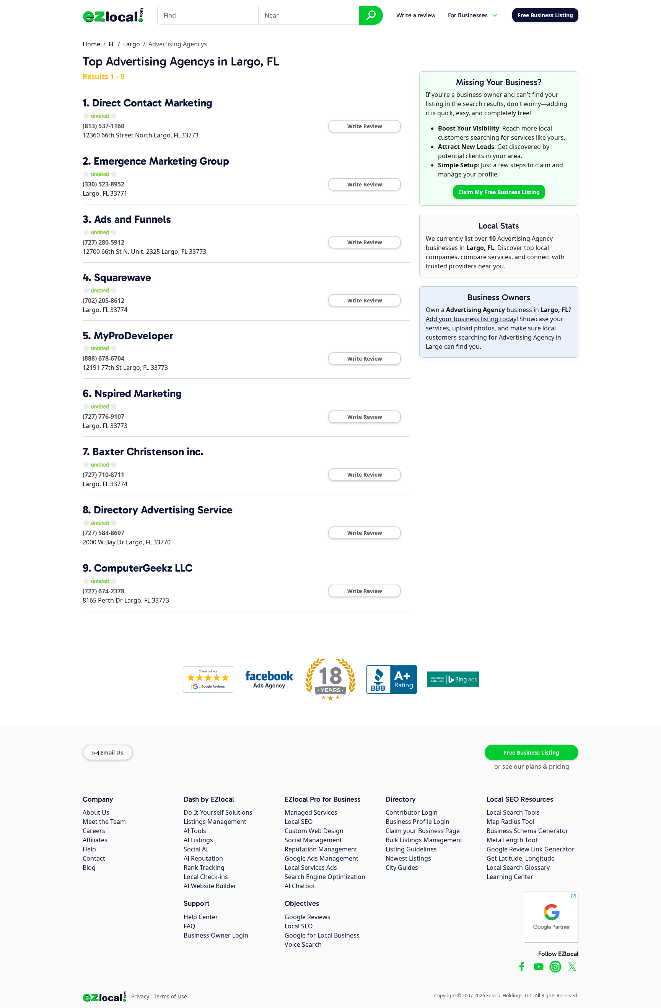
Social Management (313, 840)
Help (89, 849)
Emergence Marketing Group (161, 161)
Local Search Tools (513, 812)
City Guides (402, 867)
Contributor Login (412, 812)
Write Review (364, 126)
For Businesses (468, 15)
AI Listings (198, 840)
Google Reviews (307, 917)
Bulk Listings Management (424, 840)
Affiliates (95, 840)
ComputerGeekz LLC (143, 568)
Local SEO (299, 821)
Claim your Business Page (423, 831)
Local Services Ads (311, 867)
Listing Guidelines (411, 849)
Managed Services (311, 812)
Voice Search (303, 944)
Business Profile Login (417, 821)
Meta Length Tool (512, 840)
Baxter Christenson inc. (148, 451)
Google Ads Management (321, 858)
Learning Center (510, 876)
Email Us (111, 752)
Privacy (140, 996)
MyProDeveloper (133, 335)
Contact (94, 858)
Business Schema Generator (527, 831)
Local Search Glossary (518, 867)
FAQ (189, 926)
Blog (89, 867)
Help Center (201, 917)
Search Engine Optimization (325, 876)
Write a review (416, 15)
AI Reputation (203, 858)
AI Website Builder (210, 886)
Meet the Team (104, 821)
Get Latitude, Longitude (521, 858)
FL (112, 44)
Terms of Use (170, 996)
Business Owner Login (216, 935)
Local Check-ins (206, 876)
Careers (94, 831)
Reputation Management (321, 849)
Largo (131, 44)
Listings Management (215, 821)
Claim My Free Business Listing (499, 192)
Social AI (196, 849)
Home (91, 44)
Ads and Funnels (132, 219)
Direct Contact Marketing (152, 102)
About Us (96, 812)
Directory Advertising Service (163, 509)
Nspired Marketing (138, 393)
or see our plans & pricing (531, 766)
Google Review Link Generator (531, 849)
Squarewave (122, 277)
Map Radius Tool (510, 821)
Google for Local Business (322, 935)
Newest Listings (408, 858)
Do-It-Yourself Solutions (218, 812)
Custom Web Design (314, 831)
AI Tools (195, 831)
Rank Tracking (204, 867)
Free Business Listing (531, 752)
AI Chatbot (300, 886)
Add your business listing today (471, 319)
